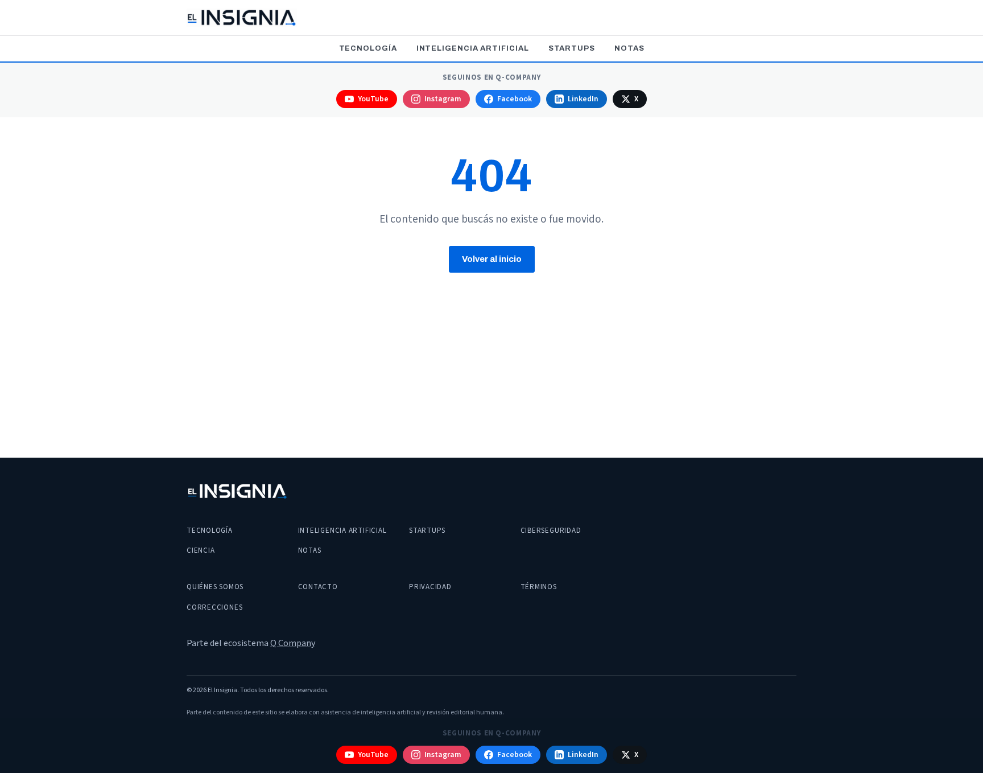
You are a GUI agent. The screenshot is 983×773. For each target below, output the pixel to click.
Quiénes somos (215, 587)
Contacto (318, 587)
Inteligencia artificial (472, 48)
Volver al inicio (492, 259)
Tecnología (368, 48)
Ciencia (200, 550)
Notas (629, 48)
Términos (539, 587)
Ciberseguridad (551, 530)
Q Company (292, 643)
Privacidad (430, 587)
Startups (571, 48)
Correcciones (214, 607)
